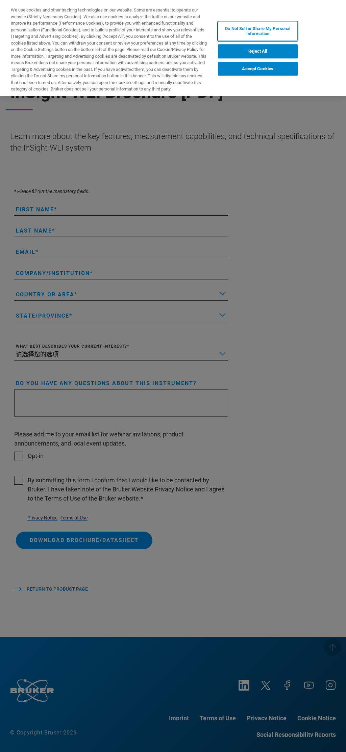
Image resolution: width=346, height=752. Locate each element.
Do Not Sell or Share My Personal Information (257, 31)
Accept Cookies (257, 68)
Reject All (257, 51)
